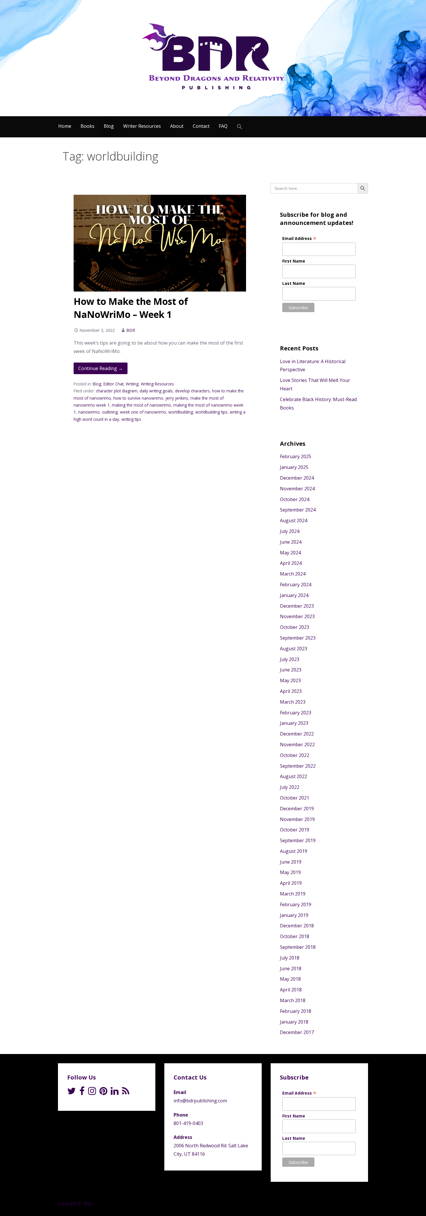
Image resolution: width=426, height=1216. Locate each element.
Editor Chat (113, 384)
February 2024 (295, 584)
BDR (130, 330)
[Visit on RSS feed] (125, 1092)
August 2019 (293, 851)
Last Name (293, 283)
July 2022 (289, 787)
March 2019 (292, 894)
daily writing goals (156, 391)
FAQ (223, 126)
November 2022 (297, 744)
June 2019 (290, 862)
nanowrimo (89, 412)
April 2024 (291, 563)
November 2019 (297, 819)
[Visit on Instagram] (92, 1092)
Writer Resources (142, 126)
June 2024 (290, 542)
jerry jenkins (176, 398)
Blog (109, 126)
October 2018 (294, 936)
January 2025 (294, 467)
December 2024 (297, 478)
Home (64, 126)
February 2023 (295, 712)
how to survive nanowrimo (138, 398)
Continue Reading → (100, 368)
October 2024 (294, 499)
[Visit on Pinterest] (103, 1092)
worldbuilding (180, 412)
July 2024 (289, 531)
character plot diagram (116, 391)
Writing (132, 384)
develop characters (192, 391)
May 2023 (290, 680)
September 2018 (298, 947)
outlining (110, 412)
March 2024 (292, 574)
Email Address (299, 238)
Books (87, 126)
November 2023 (297, 616)
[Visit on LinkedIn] (115, 1092)
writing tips (131, 419)
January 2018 (294, 1022)
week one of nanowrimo (143, 412)
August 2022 (293, 776)
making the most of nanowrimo (141, 405)
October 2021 (294, 798)
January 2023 (294, 723)
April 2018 (291, 989)
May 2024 (290, 552)
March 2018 (292, 1000)
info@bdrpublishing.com (200, 1100)
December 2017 (297, 1032)
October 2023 (294, 627)
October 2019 (294, 830)
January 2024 (294, 595)
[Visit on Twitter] (71, 1092)
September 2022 (298, 766)
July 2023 (289, 659)
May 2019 (290, 872)
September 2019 (298, 840)
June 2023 (290, 670)
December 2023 (297, 606)
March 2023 (292, 702)
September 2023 (298, 638)
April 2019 (291, 883)
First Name (293, 261)
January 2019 (294, 915)
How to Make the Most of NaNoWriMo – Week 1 (131, 308)
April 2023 (291, 691)
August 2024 (293, 520)
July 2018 (289, 958)
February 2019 (295, 904)
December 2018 (297, 925)
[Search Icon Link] (239, 126)
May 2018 (290, 979)
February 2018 (295, 1011)
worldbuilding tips (211, 412)
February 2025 (295, 456)
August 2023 (293, 648)
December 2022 (297, 734)
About (176, 126)
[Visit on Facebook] (82, 1092)
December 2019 (297, 808)
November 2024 (297, 488)
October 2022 (294, 755)
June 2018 (290, 968)
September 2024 (298, 510)
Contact (201, 126)
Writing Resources (157, 384)
